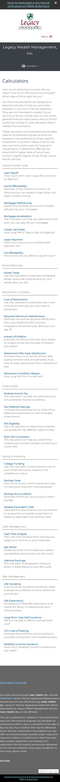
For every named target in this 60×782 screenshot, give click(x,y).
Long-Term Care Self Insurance (22, 617)
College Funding (14, 463)
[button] (46, 36)
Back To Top (47, 771)
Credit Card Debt (14, 229)
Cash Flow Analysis (15, 534)
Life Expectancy (13, 600)
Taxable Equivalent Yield (19, 507)
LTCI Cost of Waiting (16, 630)
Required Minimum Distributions (24, 316)
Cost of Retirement (16, 299)
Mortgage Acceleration (18, 216)
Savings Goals (12, 480)
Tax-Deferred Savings (17, 406)
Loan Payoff (11, 172)
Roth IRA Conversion (17, 436)
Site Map (5, 760)
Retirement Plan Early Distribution (25, 353)
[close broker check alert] (55, 3)
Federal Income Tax (16, 393)
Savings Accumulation (17, 493)
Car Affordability (13, 252)
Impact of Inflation (15, 336)
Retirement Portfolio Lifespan (22, 373)
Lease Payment (13, 239)
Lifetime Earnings (15, 560)
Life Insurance (12, 583)
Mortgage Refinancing (18, 203)
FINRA (3, 698)
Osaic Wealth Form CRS (13, 682)
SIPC (10, 698)
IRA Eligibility (12, 423)
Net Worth (10, 547)
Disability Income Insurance (21, 644)
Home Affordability (15, 186)
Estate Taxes (11, 272)
